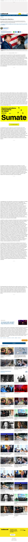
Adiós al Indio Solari (17, 392)
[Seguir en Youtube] (24, 530)
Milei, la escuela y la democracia (5, 441)
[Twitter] (18, 32)
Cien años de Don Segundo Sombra (19, 382)
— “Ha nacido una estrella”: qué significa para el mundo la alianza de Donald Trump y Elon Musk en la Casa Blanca (13, 24)
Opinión (10, 15)
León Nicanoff (2, 369)
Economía (4, 15)
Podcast (20, 15)
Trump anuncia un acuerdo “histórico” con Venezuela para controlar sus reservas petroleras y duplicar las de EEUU (7, 453)
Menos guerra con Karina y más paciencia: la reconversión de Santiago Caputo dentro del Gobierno (7, 418)
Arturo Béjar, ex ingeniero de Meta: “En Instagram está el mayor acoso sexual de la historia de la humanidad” (20, 430)
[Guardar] (21, 32)
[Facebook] (15, 32)
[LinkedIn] (20, 32)
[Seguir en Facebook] (21, 530)
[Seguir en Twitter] (20, 530)
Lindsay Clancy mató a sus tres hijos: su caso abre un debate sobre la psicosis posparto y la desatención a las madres (20, 356)
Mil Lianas (17, 15)
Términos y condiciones (14, 540)
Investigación (13, 15)
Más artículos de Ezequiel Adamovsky (6, 371)
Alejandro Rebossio (16, 504)
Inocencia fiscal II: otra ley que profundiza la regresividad (20, 441)
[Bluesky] (17, 32)
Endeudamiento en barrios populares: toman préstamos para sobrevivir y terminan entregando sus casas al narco (6, 368)
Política (2, 15)
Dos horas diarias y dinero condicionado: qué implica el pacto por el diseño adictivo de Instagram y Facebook (20, 368)
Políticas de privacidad (14, 539)
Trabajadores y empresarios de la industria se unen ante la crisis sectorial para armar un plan (20, 418)
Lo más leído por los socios (4, 345)
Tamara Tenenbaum (3, 502)
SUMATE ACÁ (13, 534)
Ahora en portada (3, 396)
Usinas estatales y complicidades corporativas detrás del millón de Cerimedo (5, 356)
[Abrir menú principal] (27, 13)
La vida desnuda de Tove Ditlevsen (6, 429)
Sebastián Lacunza (3, 357)
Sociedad (7, 15)
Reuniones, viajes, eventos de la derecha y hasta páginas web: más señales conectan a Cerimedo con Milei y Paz (20, 406)
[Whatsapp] (13, 32)
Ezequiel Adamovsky (3, 383)
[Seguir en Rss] (25, 530)
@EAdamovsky (3, 372)
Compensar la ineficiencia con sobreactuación (5, 393)
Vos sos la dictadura (3, 382)
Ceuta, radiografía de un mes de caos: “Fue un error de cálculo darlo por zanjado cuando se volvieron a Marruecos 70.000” (20, 453)
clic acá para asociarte (14, 124)
